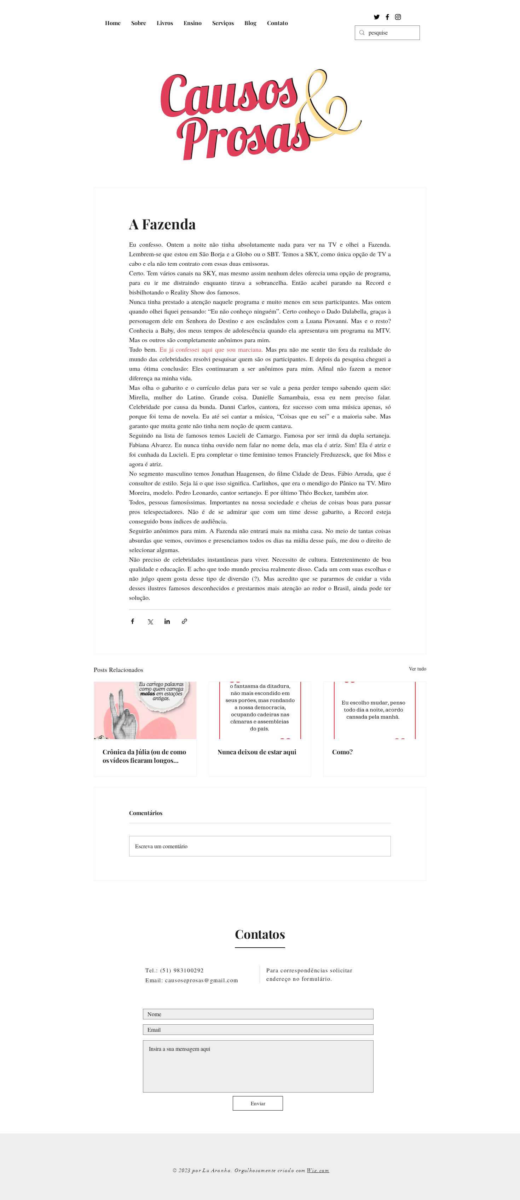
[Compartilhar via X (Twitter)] (149, 621)
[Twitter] (377, 17)
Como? (342, 752)
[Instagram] (398, 17)
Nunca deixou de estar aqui (257, 752)
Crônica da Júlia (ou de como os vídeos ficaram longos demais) (144, 756)
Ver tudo (417, 668)
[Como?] (375, 710)
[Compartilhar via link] (184, 621)
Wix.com (318, 1170)
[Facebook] (387, 17)
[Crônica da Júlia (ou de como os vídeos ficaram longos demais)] (145, 710)
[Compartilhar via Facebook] (132, 621)
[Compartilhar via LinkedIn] (167, 621)
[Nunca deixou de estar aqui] (260, 710)
